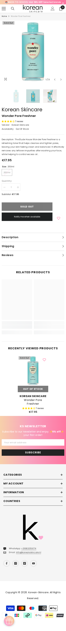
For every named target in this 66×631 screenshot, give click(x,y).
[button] (55, 79)
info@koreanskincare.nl (28, 552)
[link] (17, 327)
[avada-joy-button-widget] (9, 621)
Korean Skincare (22, 109)
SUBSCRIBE (33, 452)
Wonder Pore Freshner (33, 402)
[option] (33, 2)
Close (63, 3)
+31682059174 (28, 548)
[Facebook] (6, 563)
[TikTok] (24, 563)
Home (4, 16)
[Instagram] (15, 563)
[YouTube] (33, 563)
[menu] (4, 9)
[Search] (13, 9)
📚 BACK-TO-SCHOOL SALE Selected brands (33, 2)
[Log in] (52, 8)
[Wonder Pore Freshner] (33, 370)
